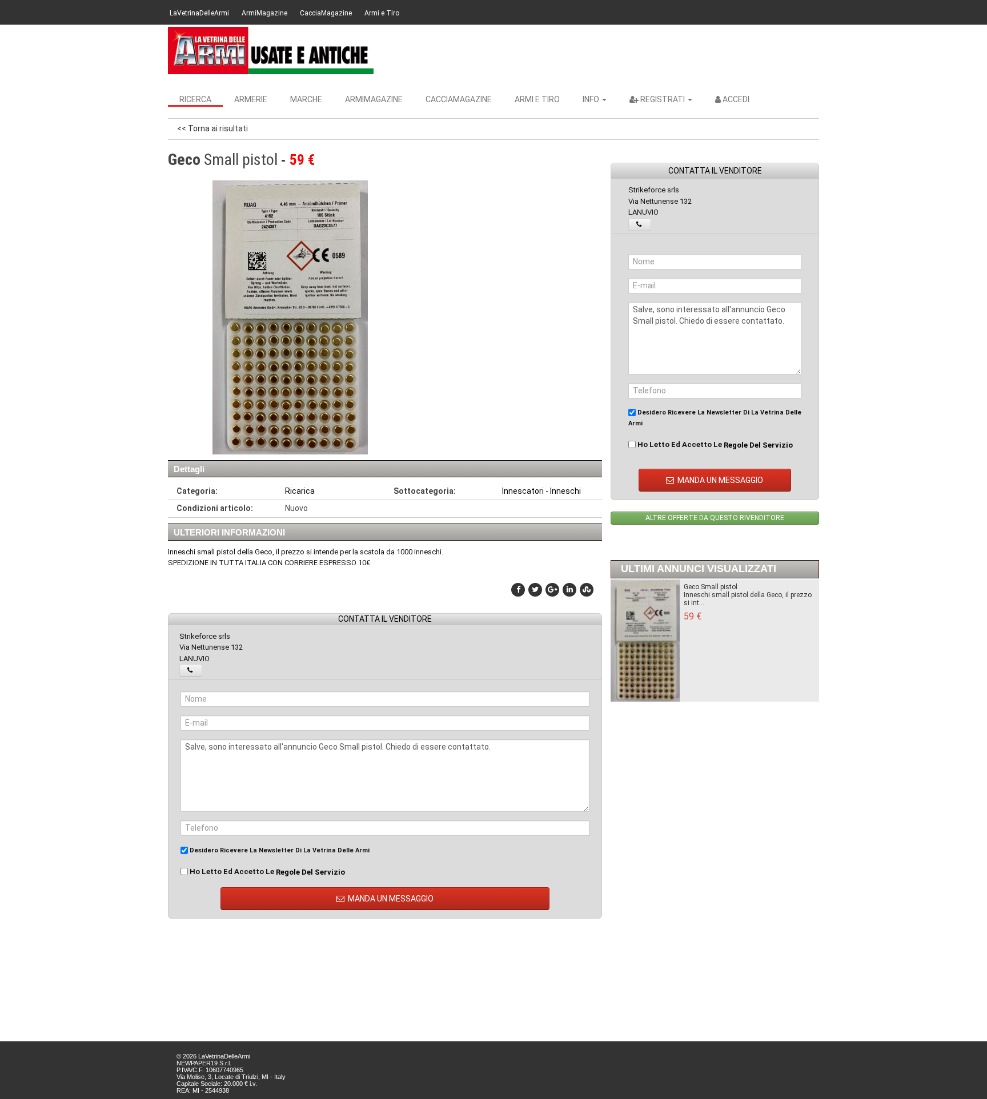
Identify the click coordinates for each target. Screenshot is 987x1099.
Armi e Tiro (381, 13)
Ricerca (195, 99)
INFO (592, 99)
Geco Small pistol (710, 587)
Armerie (250, 99)
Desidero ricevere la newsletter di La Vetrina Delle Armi (279, 850)
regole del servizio (310, 871)
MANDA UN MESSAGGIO (390, 898)
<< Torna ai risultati (212, 128)
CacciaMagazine (326, 13)
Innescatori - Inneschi (541, 491)
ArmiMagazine (264, 13)
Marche (306, 99)
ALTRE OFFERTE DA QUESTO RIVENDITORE (714, 518)
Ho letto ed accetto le (266, 871)
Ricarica (300, 491)
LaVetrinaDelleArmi (199, 13)
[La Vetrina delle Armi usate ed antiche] (271, 50)
